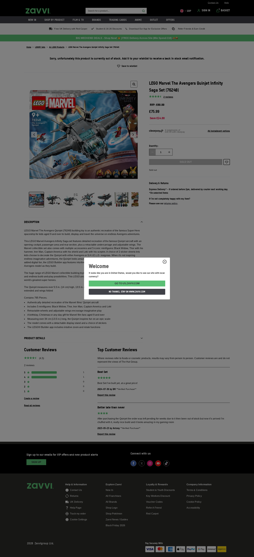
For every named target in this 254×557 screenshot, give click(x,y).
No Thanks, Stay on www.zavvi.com (127, 291)
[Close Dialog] (164, 261)
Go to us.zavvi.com (127, 283)
